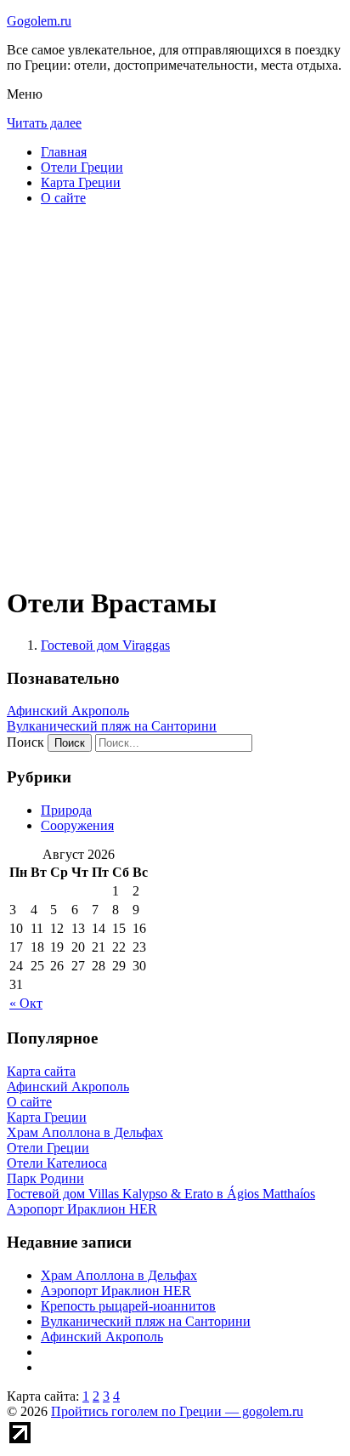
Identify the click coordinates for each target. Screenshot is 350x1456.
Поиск (25, 742)
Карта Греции (81, 182)
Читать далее (44, 123)
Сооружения (77, 825)
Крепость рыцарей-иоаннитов (128, 1306)
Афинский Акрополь (68, 710)
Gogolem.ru (39, 21)
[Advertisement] (175, 394)
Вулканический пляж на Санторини (112, 726)
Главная (64, 152)
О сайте (63, 198)
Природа (66, 810)
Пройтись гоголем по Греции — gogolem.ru (177, 1411)
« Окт (25, 1003)
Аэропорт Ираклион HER (116, 1290)
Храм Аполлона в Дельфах (119, 1275)
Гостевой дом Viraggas (105, 645)
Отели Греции (82, 167)
